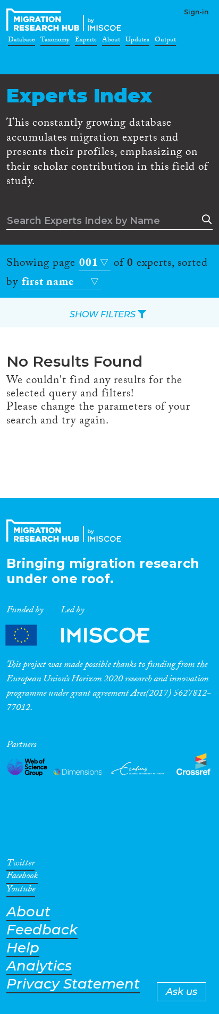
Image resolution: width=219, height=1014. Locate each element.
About (111, 41)
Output (165, 41)
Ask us (181, 992)
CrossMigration (65, 19)
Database (21, 41)
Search (205, 220)
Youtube (20, 891)
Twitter (20, 865)
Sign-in (196, 12)
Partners (86, 635)
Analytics (39, 966)
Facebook (22, 877)
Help (22, 948)
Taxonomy (55, 41)
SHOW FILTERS (104, 314)
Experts (86, 41)
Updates (137, 41)
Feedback (42, 930)
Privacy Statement (73, 984)
